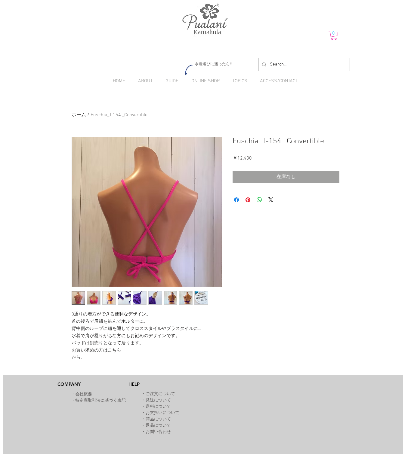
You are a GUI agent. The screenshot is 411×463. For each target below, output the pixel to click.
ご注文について (160, 394)
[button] (334, 35)
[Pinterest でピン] (248, 199)
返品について (158, 425)
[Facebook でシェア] (236, 199)
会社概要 (83, 394)
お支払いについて (162, 413)
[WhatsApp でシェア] (259, 199)
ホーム (79, 115)
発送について (158, 400)
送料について (158, 406)
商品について (158, 419)
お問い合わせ (158, 431)
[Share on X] (270, 199)
